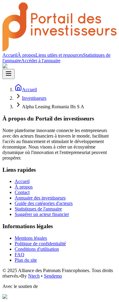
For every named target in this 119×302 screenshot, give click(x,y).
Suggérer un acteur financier (42, 214)
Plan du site (26, 260)
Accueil (9, 55)
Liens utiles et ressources (59, 55)
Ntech (34, 276)
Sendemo (53, 276)
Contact (22, 192)
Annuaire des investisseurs (40, 197)
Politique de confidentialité (40, 243)
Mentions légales (31, 238)
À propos (26, 55)
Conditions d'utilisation (37, 249)
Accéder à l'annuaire (40, 60)
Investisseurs (34, 98)
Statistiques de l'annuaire (38, 208)
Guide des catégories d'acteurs (44, 203)
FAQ (19, 254)
